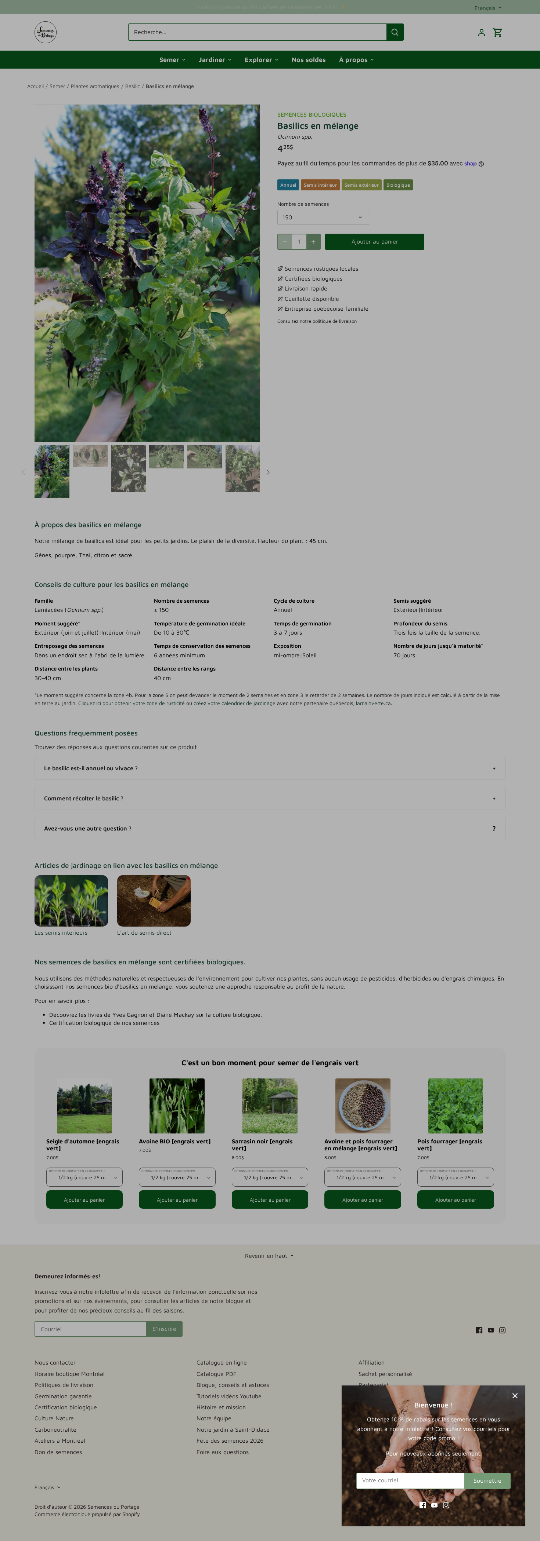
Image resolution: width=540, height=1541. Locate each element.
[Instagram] (446, 1505)
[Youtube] (434, 1505)
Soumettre (487, 1480)
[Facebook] (423, 1505)
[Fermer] (515, 1396)
